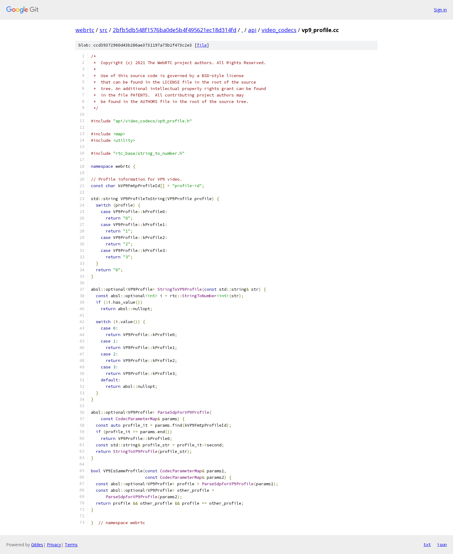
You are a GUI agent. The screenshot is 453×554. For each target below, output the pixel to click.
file (202, 45)
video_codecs (279, 30)
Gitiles (37, 545)
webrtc (85, 30)
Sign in (440, 10)
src (104, 30)
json (442, 544)
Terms (71, 545)
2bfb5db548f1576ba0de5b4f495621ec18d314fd (174, 30)
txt (427, 544)
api (252, 30)
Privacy (54, 545)
